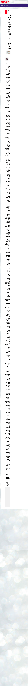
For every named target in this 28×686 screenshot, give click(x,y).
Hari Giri (7, 475)
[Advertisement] (16, 31)
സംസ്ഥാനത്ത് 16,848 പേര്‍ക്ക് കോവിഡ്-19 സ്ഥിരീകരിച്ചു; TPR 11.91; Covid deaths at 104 (9, 29)
